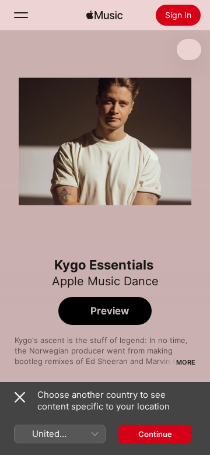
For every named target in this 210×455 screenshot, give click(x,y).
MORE (185, 362)
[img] (104, 15)
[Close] (20, 397)
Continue (155, 434)
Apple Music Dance (105, 281)
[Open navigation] (21, 15)
